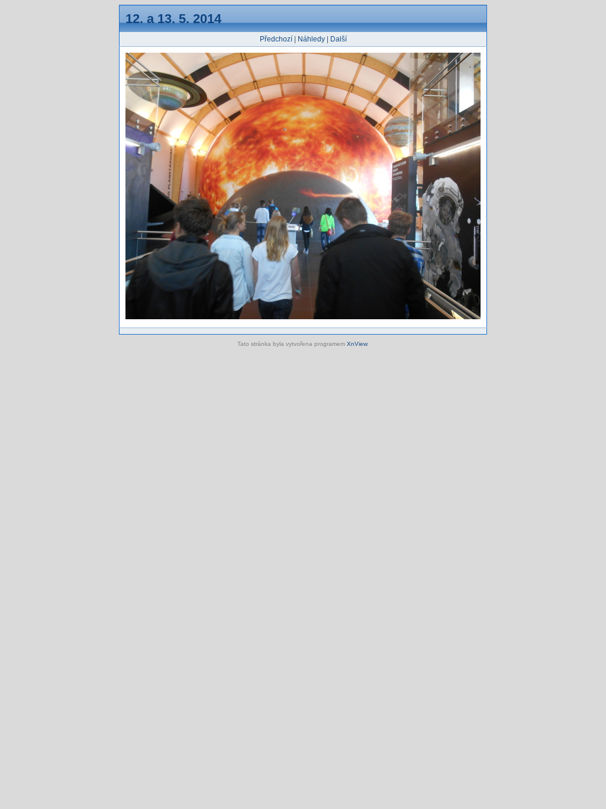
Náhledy (311, 39)
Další (338, 39)
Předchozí (276, 39)
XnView (357, 344)
